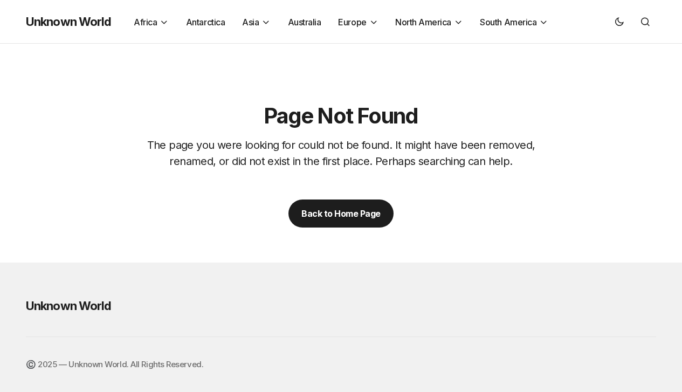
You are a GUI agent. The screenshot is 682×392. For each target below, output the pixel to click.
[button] (619, 21)
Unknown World (69, 22)
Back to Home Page (341, 213)
